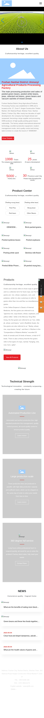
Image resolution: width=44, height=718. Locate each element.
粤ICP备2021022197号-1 (22, 706)
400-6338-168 (24, 680)
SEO (28, 708)
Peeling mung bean (12, 202)
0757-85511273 (24, 683)
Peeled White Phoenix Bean (11, 266)
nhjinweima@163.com (25, 689)
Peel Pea (12, 208)
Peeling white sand (11, 253)
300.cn (22, 708)
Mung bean (31, 208)
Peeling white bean (31, 202)
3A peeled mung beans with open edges (33, 266)
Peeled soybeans (33, 240)
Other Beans (31, 213)
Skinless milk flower (33, 253)
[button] (41, 22)
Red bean (12, 213)
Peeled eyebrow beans (11, 240)
